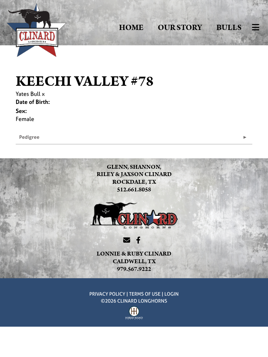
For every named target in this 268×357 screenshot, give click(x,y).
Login (171, 293)
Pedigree (29, 137)
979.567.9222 (134, 269)
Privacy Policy (107, 293)
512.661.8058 (134, 189)
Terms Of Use (145, 293)
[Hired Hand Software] (134, 313)
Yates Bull (28, 94)
